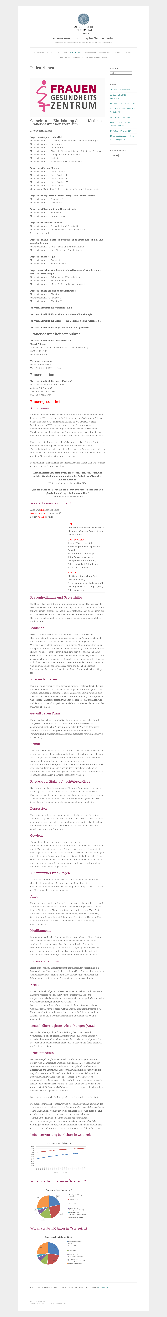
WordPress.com (59, 1303)
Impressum (78, 57)
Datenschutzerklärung (96, 57)
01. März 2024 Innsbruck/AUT (122, 90)
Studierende (90, 52)
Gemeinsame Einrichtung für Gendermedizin (84, 38)
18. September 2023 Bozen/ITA (122, 103)
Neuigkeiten (65, 57)
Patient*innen (76, 52)
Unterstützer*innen (123, 52)
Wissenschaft (105, 52)
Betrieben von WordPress (41, 1301)
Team (65, 52)
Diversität (55, 52)
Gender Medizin (41, 52)
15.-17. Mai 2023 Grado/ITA (120, 131)
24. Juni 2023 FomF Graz (120, 117)
